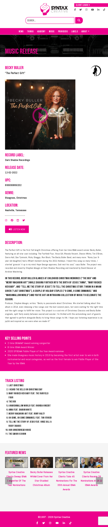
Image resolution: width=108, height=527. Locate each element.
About (84, 31)
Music (51, 31)
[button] (99, 480)
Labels (74, 31)
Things (30, 31)
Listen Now (19, 229)
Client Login (82, 5)
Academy (41, 31)
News (21, 31)
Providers (63, 31)
